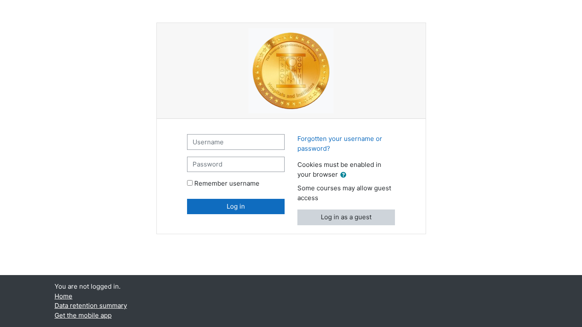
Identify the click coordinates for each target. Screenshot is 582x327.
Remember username (226, 183)
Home (63, 296)
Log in (236, 206)
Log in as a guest (346, 217)
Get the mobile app (83, 315)
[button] (345, 175)
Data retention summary (91, 305)
